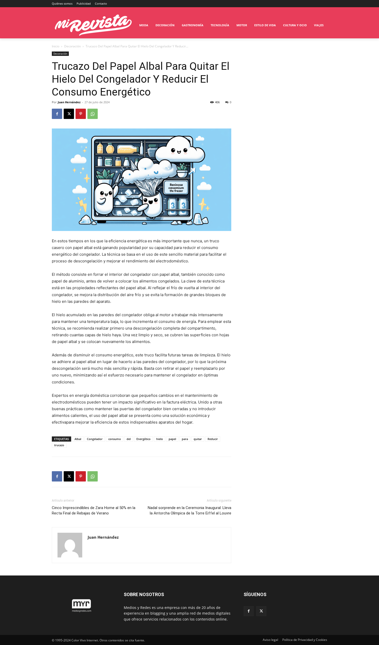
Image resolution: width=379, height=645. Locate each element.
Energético (143, 439)
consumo (114, 439)
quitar (198, 439)
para (185, 439)
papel (172, 439)
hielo (159, 439)
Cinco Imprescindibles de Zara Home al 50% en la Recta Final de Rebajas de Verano (93, 510)
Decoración (72, 46)
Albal (78, 439)
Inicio (55, 46)
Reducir (213, 439)
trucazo (59, 445)
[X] (69, 114)
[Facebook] (57, 114)
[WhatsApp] (92, 114)
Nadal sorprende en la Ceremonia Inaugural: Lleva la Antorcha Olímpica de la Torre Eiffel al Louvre (189, 510)
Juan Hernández (69, 102)
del (129, 439)
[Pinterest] (81, 114)
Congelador (95, 439)
